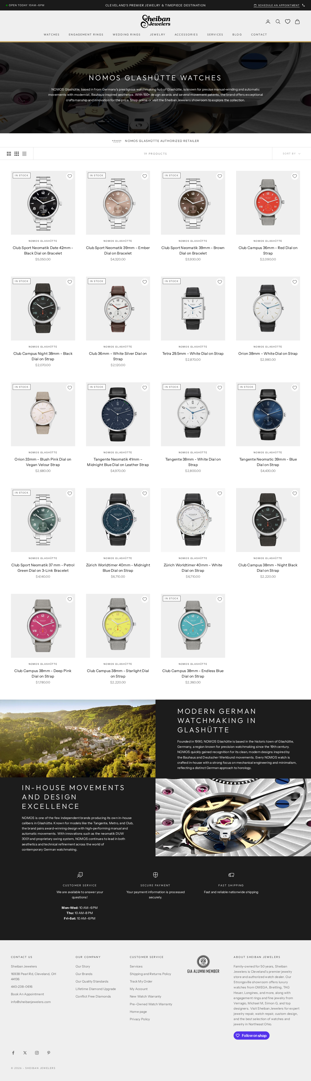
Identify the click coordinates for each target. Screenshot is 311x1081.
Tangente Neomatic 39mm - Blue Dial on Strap (268, 462)
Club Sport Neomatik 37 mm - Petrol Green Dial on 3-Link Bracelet (42, 568)
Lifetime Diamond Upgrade (96, 989)
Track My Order (141, 981)
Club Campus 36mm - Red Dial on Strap (268, 250)
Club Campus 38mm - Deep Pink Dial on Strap (42, 673)
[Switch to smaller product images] (17, 154)
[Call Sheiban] (303, 5)
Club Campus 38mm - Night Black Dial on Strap (268, 568)
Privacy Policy (140, 1019)
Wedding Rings (127, 34)
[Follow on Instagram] (37, 1053)
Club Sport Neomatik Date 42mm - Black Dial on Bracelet (43, 250)
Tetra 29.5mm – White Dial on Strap (193, 353)
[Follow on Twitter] (25, 1053)
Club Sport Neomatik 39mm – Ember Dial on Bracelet (118, 250)
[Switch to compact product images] (24, 154)
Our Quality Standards (92, 981)
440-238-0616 (21, 987)
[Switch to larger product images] (9, 154)
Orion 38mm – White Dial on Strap (268, 353)
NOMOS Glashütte (43, 240)
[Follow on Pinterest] (48, 1053)
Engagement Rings (86, 34)
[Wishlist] (287, 21)
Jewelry (158, 34)
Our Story (83, 966)
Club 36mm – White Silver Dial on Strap (118, 356)
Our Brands (84, 974)
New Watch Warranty (145, 996)
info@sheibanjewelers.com (31, 1002)
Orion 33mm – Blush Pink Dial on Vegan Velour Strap (43, 462)
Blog (237, 34)
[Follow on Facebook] (13, 1053)
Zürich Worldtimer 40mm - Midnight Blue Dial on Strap (118, 568)
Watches (52, 34)
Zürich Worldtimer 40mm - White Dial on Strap (193, 568)
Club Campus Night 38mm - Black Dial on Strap (43, 356)
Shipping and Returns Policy (150, 974)
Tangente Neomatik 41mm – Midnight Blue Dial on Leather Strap (118, 462)
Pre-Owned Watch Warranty (151, 1004)
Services (215, 34)
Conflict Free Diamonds (93, 996)
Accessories (186, 34)
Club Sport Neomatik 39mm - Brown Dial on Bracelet (192, 250)
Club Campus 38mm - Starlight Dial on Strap (118, 673)
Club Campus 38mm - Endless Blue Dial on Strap (193, 673)
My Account (139, 989)
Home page (138, 1012)
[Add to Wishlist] (69, 176)
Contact (259, 34)
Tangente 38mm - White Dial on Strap (193, 462)
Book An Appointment (27, 994)
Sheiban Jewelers (24, 966)
